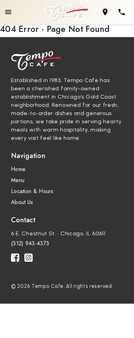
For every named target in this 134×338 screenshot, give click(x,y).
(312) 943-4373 (30, 243)
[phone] (122, 12)
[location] (105, 12)
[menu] (8, 12)
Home (18, 169)
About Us (22, 202)
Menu (17, 180)
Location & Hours (32, 191)
